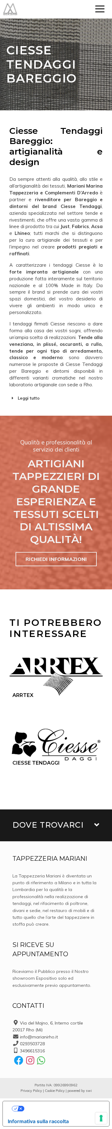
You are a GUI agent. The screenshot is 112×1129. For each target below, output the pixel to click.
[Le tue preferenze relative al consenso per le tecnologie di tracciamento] (101, 1118)
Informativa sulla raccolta (38, 1121)
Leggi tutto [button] (29, 398)
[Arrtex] (56, 676)
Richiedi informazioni (56, 559)
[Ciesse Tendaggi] (56, 744)
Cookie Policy (55, 1091)
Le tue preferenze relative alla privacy (62, 1108)
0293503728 (32, 1043)
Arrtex (22, 695)
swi (89, 1091)
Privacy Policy (31, 1091)
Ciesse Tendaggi (36, 763)
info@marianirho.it (39, 1037)
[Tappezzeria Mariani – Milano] (10, 9)
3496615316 (32, 1051)
